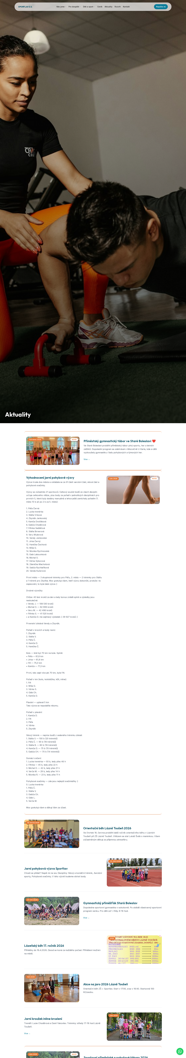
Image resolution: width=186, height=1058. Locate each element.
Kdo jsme (61, 7)
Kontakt (126, 7)
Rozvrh (118, 7)
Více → (87, 459)
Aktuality (108, 7)
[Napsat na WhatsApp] (179, 1051)
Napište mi (161, 7)
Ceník (99, 7)
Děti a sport (88, 7)
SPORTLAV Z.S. (25, 6)
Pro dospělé (74, 7)
